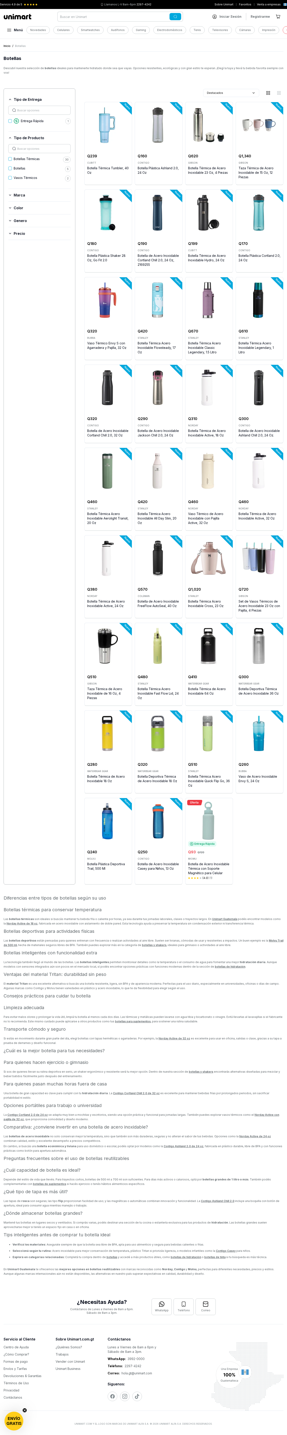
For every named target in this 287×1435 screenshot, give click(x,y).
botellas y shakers (154, 945)
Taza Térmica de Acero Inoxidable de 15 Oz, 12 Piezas (256, 172)
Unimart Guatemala (224, 919)
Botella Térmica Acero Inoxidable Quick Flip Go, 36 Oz (209, 781)
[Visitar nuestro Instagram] (125, 1396)
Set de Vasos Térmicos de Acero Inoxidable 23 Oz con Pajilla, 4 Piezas (259, 605)
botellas (112, 1257)
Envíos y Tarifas (15, 1369)
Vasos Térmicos (25, 178)
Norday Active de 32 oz (174, 1038)
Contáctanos (13, 1397)
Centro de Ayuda (16, 1347)
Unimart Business (68, 1369)
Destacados (215, 93)
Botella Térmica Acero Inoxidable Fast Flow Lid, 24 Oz (158, 693)
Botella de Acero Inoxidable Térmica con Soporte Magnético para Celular (208, 868)
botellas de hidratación (230, 966)
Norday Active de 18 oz (22, 923)
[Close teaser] (24, 1410)
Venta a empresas (269, 4)
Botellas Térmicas (27, 159)
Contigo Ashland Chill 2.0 (217, 1201)
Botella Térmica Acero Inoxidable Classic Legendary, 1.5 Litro (204, 347)
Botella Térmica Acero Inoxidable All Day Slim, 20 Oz (157, 518)
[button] (13, 1421)
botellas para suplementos (133, 1021)
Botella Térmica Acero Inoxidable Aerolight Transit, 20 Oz (107, 518)
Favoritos (245, 4)
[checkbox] (10, 121)
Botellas (19, 168)
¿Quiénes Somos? (69, 1347)
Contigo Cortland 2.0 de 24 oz (27, 1114)
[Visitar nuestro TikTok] (137, 1396)
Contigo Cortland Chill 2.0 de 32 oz (136, 1093)
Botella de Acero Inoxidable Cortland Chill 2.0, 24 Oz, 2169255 (158, 260)
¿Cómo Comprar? (16, 1354)
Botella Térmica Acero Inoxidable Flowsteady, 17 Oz (157, 347)
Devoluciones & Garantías (22, 1376)
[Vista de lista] (278, 92)
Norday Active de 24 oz (255, 1136)
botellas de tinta (215, 1257)
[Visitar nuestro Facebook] (112, 1396)
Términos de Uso (16, 1383)
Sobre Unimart (224, 4)
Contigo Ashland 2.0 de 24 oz (183, 1146)
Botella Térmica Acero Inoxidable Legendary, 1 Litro (256, 347)
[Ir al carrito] (278, 16)
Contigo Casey (226, 1250)
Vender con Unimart (70, 1361)
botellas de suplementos (49, 1184)
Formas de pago (16, 1361)
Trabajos (62, 1354)
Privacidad (11, 1390)
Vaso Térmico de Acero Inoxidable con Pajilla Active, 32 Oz (205, 518)
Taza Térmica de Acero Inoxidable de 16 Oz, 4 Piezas (104, 693)
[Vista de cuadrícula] (268, 92)
